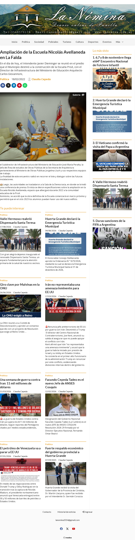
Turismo (67, 41)
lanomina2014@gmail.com (68, 520)
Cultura (80, 41)
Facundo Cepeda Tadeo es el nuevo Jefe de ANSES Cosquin (64, 383)
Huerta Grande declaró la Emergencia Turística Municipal (62, 222)
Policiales (53, 41)
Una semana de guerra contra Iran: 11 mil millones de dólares (20, 383)
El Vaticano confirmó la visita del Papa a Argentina (111, 144)
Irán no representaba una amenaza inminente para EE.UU (62, 288)
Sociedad (39, 41)
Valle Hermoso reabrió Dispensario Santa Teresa (17, 220)
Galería (76, 94)
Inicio (14, 41)
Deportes (93, 41)
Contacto (47, 512)
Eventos (107, 41)
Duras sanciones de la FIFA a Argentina (109, 222)
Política (26, 41)
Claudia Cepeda (41, 79)
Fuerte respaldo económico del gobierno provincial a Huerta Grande (64, 452)
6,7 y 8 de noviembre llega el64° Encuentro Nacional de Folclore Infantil (112, 61)
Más (118, 41)
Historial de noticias (66, 512)
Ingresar (89, 512)
